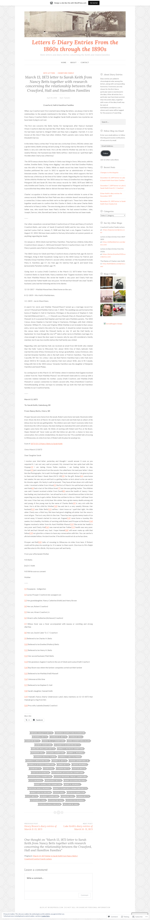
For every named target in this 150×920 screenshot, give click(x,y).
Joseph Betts (63, 769)
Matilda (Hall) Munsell (39, 788)
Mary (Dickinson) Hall (75, 780)
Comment (84, 895)
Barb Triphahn (65, 98)
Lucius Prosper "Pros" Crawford (71, 777)
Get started (94, 3)
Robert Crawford (49, 796)
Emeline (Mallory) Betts (43, 749)
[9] (74, 503)
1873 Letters (49, 73)
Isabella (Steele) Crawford (41, 765)
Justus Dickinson (40, 773)
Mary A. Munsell (72, 784)
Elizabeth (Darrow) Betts (67, 745)
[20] (39, 542)
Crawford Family (66, 73)
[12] (49, 509)
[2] (32, 470)
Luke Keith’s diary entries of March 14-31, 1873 (78, 827)
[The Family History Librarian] (106, 283)
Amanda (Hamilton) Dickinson (70, 733)
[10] (55, 506)
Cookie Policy (45, 916)
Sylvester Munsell (75, 800)
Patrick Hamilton (76, 792)
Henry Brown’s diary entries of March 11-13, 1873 (40, 827)
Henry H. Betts (59, 761)
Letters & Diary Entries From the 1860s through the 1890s (75, 46)
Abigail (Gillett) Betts (41, 733)
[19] (31, 533)
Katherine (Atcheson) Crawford (67, 773)
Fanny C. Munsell (76, 753)
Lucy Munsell (35, 780)
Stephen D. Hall (38, 800)
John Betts (35, 769)
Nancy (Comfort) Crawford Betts (70, 788)
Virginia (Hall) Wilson (49, 804)
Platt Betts (32, 796)
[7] (59, 488)
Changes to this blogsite (109, 172)
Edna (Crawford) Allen (79, 741)
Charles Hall (76, 737)
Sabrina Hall (68, 796)
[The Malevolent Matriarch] (119, 283)
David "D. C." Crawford (53, 741)
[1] (32, 467)
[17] (73, 527)
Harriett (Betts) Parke (70, 757)
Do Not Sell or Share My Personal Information (87, 907)
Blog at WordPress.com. (52, 907)
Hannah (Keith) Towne (45, 757)
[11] (32, 509)
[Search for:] (113, 122)
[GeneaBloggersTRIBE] (113, 324)
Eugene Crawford (55, 753)
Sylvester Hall (56, 800)
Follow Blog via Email (114, 131)
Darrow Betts (32, 741)
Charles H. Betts (58, 737)
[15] (72, 524)
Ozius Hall (59, 792)
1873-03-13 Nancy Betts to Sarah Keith (46, 443)
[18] (66, 530)
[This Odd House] (119, 296)
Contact (85, 62)
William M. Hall (71, 804)
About (73, 62)
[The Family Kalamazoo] (106, 296)
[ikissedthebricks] (119, 310)
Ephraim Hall (37, 753)
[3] (63, 476)
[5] (55, 485)
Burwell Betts (40, 737)
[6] (33, 488)
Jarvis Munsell (80, 765)
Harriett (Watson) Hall (37, 761)
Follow (105, 153)
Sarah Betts (83, 796)
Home (63, 62)
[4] (82, 476)
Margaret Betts (53, 780)
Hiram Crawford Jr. (79, 761)
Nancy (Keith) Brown (41, 792)
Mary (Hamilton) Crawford (48, 784)
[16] (47, 527)
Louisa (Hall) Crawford (40, 777)
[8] (64, 491)
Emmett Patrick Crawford (70, 749)
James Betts (63, 765)
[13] (68, 518)
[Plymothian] (106, 310)
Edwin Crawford (43, 745)
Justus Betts (79, 769)
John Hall (49, 769)
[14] (91, 521)
